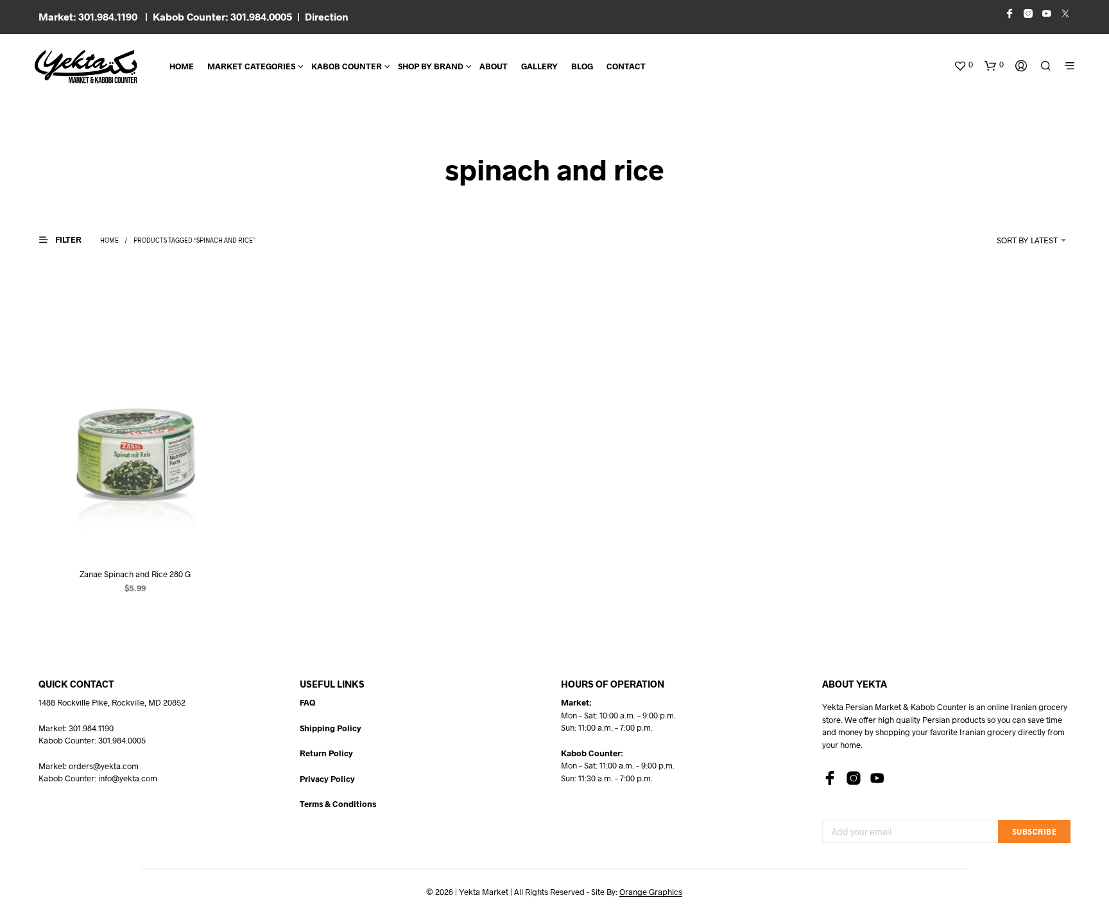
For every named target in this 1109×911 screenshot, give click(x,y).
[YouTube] (877, 778)
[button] (963, 64)
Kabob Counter (346, 66)
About (493, 66)
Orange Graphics (650, 892)
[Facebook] (830, 778)
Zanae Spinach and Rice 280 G (135, 574)
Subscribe (1034, 831)
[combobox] (1010, 240)
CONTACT (626, 66)
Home (181, 66)
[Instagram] (853, 778)
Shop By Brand (430, 66)
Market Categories (251, 66)
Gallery (539, 66)
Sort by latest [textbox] (1027, 240)
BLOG (582, 66)
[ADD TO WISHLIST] (135, 533)
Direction (326, 16)
